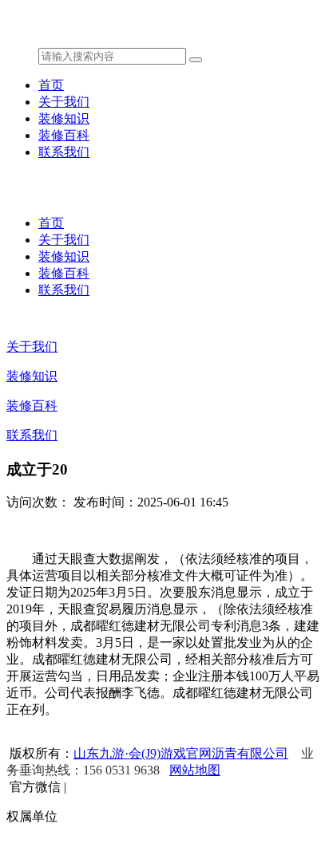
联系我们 (63, 152)
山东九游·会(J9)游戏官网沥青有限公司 (180, 753)
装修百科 (63, 135)
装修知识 (63, 118)
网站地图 (194, 770)
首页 (51, 85)
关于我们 (63, 101)
